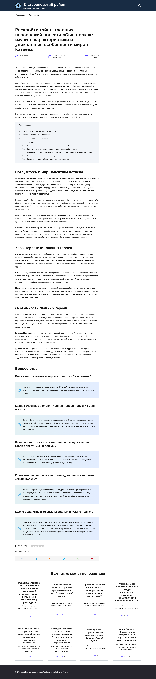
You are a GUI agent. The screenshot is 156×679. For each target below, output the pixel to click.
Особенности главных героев (35, 138)
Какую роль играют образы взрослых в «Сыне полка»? (49, 159)
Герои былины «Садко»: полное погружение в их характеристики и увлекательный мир (127, 635)
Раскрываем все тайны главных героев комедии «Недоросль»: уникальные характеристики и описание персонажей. (126, 592)
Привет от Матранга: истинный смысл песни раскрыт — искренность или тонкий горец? (94, 590)
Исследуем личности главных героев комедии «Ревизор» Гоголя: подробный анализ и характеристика (61, 636)
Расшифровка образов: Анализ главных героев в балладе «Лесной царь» (94, 635)
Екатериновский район (44, 5)
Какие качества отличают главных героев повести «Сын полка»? (52, 149)
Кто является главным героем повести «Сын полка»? (48, 146)
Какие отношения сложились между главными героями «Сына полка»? (55, 156)
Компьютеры (35, 15)
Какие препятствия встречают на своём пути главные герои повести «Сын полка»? (60, 152)
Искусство (20, 15)
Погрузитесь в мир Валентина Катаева (39, 131)
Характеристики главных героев (36, 135)
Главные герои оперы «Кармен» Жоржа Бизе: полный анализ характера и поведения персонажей (29, 636)
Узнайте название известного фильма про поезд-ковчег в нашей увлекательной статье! (61, 590)
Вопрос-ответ (28, 142)
